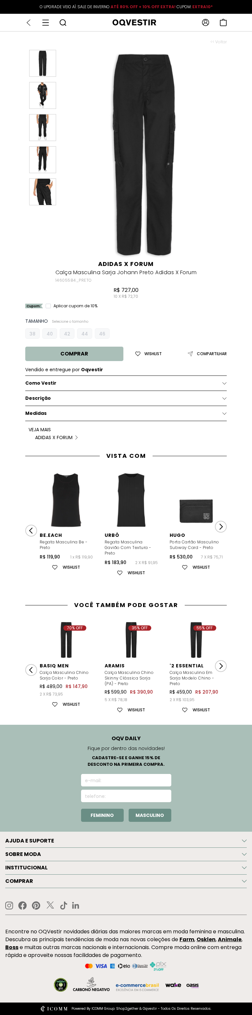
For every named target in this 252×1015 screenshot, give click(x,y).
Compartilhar (212, 353)
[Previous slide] (31, 531)
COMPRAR (74, 353)
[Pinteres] (36, 905)
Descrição (38, 398)
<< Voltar (218, 42)
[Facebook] (22, 905)
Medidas (36, 413)
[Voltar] (28, 22)
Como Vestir (40, 383)
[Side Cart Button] (223, 22)
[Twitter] (50, 905)
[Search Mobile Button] (62, 22)
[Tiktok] (63, 905)
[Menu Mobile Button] (45, 22)
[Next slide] (221, 527)
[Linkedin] (75, 905)
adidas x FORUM (126, 264)
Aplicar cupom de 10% (75, 306)
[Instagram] (9, 906)
